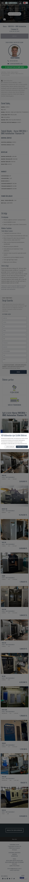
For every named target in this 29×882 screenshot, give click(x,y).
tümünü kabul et (22, 446)
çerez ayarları (10, 446)
